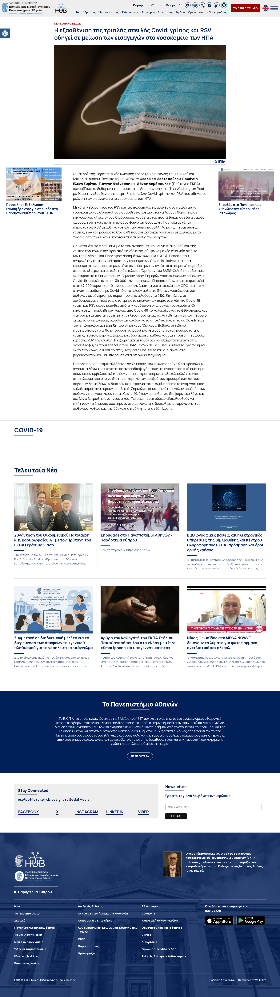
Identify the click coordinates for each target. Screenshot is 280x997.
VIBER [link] (143, 811)
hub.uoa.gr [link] (213, 911)
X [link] (57, 811)
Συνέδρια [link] (148, 12)
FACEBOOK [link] (28, 811)
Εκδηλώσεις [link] (130, 12)
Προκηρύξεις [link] (218, 12)
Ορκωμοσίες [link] (197, 12)
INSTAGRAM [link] (86, 811)
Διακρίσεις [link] (165, 12)
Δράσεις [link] (90, 12)
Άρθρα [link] (180, 12)
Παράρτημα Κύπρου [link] (147, 5)
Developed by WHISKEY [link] (252, 980)
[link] (5, 33)
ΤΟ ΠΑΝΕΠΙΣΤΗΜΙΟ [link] (245, 8)
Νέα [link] (78, 12)
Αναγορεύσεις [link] (109, 12)
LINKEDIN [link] (114, 811)
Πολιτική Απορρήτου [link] (222, 980)
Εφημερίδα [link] (174, 5)
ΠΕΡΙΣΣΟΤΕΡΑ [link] (140, 756)
